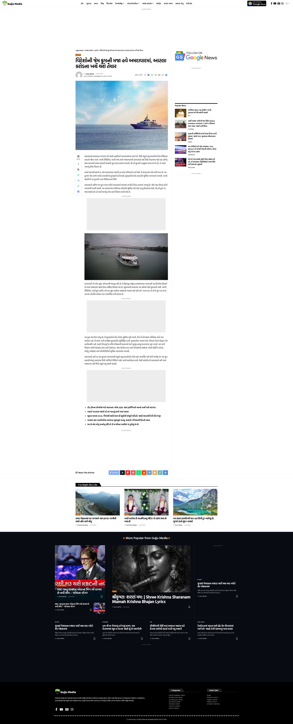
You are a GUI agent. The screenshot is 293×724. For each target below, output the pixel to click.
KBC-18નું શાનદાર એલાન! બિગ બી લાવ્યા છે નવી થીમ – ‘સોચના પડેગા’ (79, 591)
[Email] (159, 75)
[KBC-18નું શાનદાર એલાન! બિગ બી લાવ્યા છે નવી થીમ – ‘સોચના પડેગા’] (80, 572)
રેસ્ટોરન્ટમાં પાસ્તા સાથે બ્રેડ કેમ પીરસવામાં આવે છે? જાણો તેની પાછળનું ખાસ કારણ (215, 627)
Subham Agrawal (82, 525)
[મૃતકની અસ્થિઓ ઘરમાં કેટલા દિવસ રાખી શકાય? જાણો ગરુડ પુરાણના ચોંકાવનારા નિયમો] (180, 136)
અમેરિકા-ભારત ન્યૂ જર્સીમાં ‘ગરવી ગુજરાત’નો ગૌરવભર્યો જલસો (199, 111)
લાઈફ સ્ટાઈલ (191, 167)
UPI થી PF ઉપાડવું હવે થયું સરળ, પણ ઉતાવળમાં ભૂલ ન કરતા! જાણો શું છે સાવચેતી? (122, 627)
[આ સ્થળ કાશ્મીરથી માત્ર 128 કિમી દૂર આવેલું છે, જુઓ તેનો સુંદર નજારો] (195, 502)
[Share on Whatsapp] (152, 75)
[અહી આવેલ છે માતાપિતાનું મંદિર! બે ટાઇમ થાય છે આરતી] (146, 502)
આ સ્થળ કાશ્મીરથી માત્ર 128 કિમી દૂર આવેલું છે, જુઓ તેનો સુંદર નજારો (193, 520)
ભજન (114, 591)
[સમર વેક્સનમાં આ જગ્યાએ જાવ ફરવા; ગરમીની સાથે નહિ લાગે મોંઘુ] (98, 502)
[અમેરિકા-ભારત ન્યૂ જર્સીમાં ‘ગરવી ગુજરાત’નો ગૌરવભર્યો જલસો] (180, 113)
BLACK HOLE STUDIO (161, 719)
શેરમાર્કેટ (199, 580)
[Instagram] (282, 3)
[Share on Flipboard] (127, 472)
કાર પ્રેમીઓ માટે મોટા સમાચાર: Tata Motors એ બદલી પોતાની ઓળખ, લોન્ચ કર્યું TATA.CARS (202, 149)
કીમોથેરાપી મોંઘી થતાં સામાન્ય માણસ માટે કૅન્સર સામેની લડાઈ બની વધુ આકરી (167, 627)
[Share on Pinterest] (133, 472)
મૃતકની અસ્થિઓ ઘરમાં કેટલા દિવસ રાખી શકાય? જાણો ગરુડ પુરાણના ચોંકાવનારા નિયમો (202, 136)
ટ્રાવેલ (78, 55)
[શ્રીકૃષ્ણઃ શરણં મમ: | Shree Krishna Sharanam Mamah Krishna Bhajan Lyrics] (151, 568)
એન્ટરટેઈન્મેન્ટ (62, 585)
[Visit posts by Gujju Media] (79, 75)
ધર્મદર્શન (190, 142)
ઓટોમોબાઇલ (191, 155)
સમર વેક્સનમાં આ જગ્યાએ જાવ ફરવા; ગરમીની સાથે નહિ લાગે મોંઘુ (96, 520)
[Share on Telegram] (155, 75)
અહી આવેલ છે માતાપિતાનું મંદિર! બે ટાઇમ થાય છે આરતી (145, 520)
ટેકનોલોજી (191, 129)
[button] (162, 75)
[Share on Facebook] (145, 75)
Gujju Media (90, 74)
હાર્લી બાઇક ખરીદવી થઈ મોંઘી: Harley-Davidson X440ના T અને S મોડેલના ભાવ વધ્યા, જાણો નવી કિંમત (201, 123)
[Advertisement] (146, 27)
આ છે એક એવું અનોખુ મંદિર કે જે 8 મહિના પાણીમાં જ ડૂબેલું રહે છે (113, 424)
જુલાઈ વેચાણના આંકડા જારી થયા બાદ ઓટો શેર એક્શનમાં (216, 585)
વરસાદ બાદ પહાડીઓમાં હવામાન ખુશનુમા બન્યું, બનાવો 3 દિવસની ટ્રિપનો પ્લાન (118, 420)
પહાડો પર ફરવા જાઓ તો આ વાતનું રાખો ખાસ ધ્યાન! (108, 411)
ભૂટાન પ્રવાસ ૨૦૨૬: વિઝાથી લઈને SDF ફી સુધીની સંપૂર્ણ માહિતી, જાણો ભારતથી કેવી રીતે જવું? (124, 415)
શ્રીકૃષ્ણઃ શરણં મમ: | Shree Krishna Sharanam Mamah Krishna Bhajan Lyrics (151, 599)
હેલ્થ (151, 622)
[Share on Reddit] (144, 472)
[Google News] (279, 3)
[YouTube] (275, 3)
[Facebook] (271, 3)
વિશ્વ (189, 116)
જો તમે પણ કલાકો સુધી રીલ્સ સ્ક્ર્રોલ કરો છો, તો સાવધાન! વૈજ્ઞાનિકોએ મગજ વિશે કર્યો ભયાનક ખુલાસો (201, 162)
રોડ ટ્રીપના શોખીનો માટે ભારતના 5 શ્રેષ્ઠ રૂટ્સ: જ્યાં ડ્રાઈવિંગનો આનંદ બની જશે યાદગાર (121, 407)
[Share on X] (148, 75)
